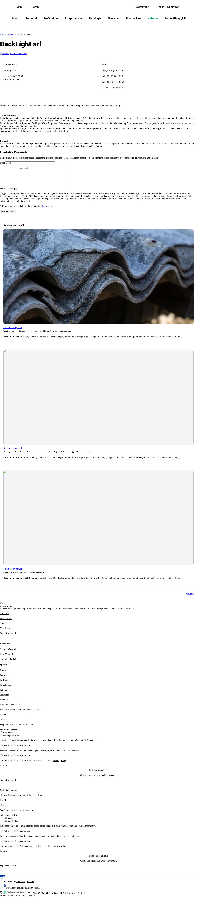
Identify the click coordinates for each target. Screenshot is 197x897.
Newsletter (5, 628)
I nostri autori (6, 618)
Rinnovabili (137, 25)
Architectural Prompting (112, 25)
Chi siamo (4, 613)
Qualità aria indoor (176, 25)
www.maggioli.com (25, 881)
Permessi (31, 18)
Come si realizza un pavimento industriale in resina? (24, 572)
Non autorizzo (23, 745)
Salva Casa (56, 25)
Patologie (95, 18)
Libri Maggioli (6, 654)
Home (3, 34)
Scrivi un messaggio (9, 188)
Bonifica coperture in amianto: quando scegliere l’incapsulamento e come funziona (37, 331)
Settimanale (8, 732)
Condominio (87, 25)
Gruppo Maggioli (8, 649)
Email (2, 163)
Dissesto (154, 25)
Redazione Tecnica (12, 337)
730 (71, 25)
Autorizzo (8, 745)
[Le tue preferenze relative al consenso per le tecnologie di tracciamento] (15, 892)
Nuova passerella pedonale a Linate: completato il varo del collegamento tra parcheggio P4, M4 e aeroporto (47, 452)
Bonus (15, 18)
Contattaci (4, 623)
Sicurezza (114, 18)
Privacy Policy (6, 895)
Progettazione (73, 18)
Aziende (153, 18)
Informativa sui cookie (25, 895)
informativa (90, 740)
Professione (51, 18)
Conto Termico (36, 25)
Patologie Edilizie (11, 735)
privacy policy (46, 206)
